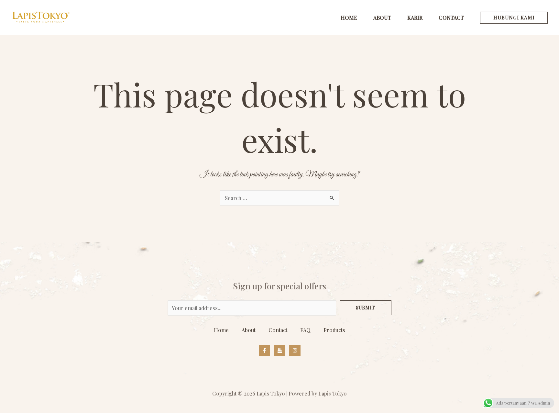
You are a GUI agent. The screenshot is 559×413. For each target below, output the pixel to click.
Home (221, 330)
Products (334, 330)
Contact (278, 330)
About (249, 330)
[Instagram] (295, 350)
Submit (365, 308)
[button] (514, 18)
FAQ (305, 330)
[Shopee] (279, 350)
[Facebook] (264, 350)
